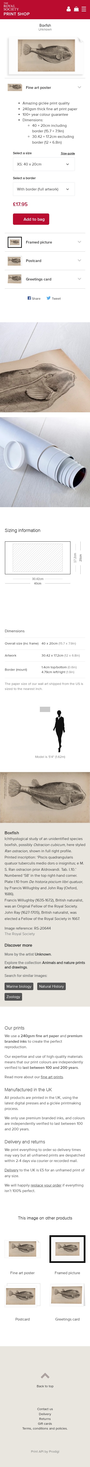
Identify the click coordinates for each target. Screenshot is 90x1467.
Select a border (24, 178)
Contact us (45, 1409)
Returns (45, 1419)
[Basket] (76, 9)
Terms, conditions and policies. (45, 1428)
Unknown (45, 29)
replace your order (46, 1185)
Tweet (56, 298)
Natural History (51, 986)
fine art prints (52, 1077)
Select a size (44, 153)
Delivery (11, 1170)
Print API (37, 1451)
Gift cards (45, 1423)
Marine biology (18, 986)
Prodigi (54, 1451)
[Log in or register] (69, 10)
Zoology (13, 996)
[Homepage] (15, 10)
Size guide (68, 153)
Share (36, 298)
